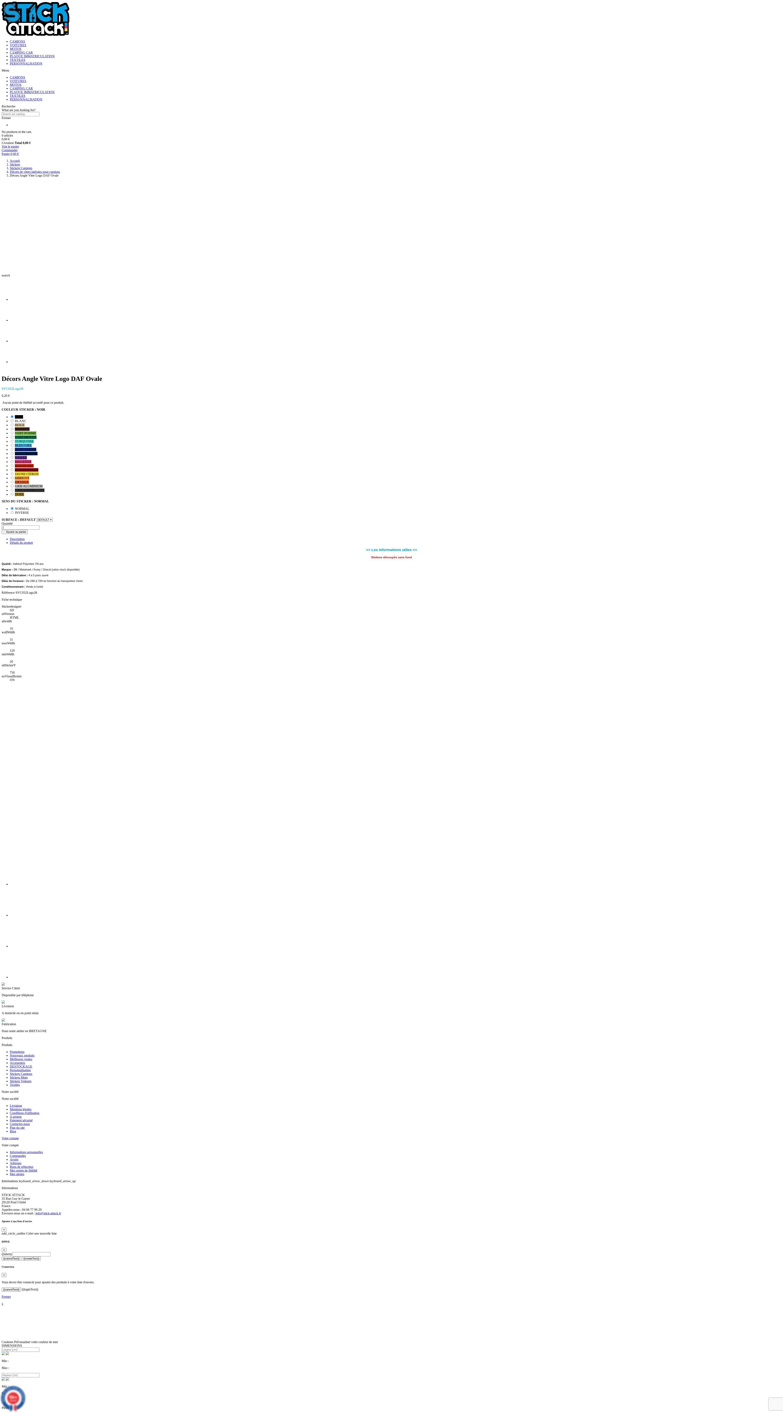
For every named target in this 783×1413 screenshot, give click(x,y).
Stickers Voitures (20, 1081)
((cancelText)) (11, 1258)
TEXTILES (17, 60)
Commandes (18, 1156)
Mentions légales (20, 1109)
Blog (13, 1131)
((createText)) (31, 1258)
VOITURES (18, 45)
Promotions (17, 1052)
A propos (16, 1116)
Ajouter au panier (14, 531)
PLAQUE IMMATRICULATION (32, 56)
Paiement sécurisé (21, 1120)
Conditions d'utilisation (24, 1113)
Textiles (15, 1085)
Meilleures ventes (21, 1059)
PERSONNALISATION (26, 63)
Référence (8, 592)
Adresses (15, 1163)
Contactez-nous (20, 1124)
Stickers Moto (19, 1077)
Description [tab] (17, 539)
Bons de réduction (21, 1167)
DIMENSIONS (12, 1345)
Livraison (16, 1105)
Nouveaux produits (22, 1055)
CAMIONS (17, 41)
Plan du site (17, 1127)
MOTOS (15, 49)
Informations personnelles (26, 1152)
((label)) (7, 1254)
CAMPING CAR (21, 52)
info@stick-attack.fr (48, 1213)
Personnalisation (20, 1070)
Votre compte (10, 1138)
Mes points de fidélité (23, 1170)
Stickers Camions (21, 1074)
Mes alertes (17, 1174)
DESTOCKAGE (21, 1066)
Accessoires (17, 1063)
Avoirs (14, 1159)
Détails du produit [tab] (21, 542)
